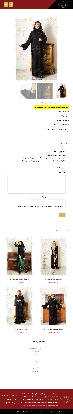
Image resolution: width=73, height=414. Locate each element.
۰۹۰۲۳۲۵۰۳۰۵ (47, 107)
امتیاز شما (62, 165)
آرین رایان (14, 412)
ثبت (62, 215)
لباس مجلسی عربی (35, 348)
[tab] (64, 143)
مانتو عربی (63, 132)
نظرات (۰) (64, 144)
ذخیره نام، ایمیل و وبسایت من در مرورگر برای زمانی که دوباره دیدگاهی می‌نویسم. (40, 206)
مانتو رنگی (35, 361)
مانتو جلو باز (35, 351)
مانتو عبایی (36, 365)
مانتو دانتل (35, 358)
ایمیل (44, 197)
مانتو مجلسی (35, 371)
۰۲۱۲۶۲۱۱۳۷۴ (11, 399)
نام (64, 197)
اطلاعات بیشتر (52, 282)
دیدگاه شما (61, 172)
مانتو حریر (35, 355)
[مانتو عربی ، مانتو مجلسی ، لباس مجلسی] (63, 4)
